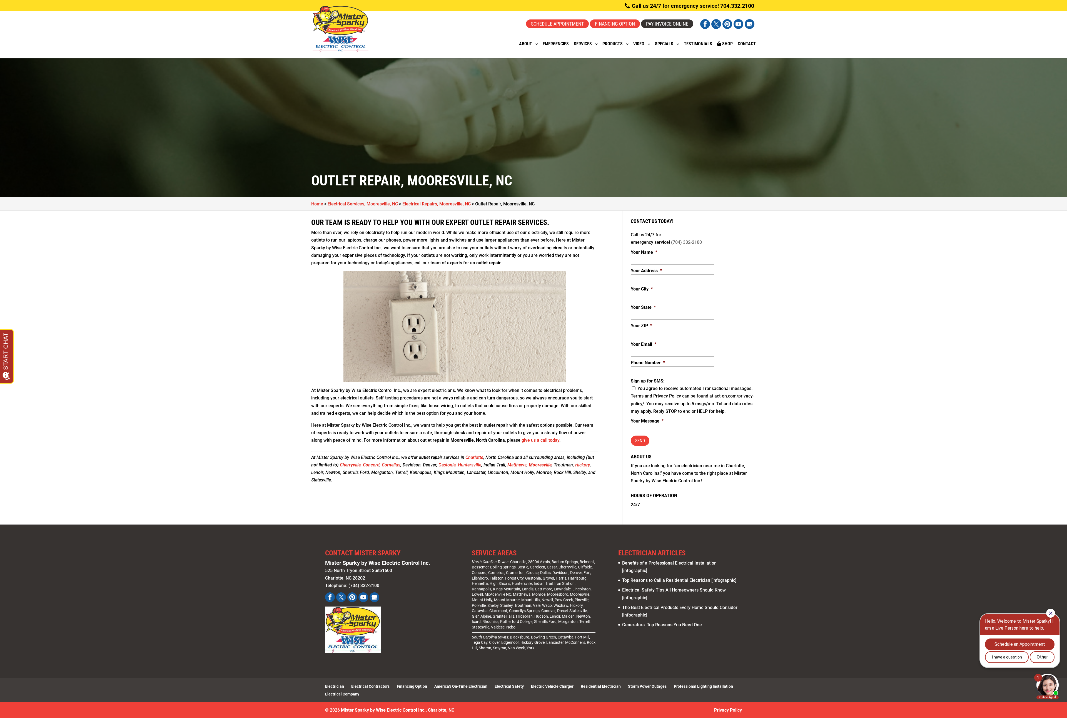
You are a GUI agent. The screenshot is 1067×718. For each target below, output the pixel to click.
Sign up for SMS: (648, 381)
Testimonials (698, 44)
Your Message (647, 421)
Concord (371, 465)
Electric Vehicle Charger (552, 686)
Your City (642, 289)
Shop (727, 43)
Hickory (582, 465)
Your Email (643, 344)
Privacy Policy (728, 710)
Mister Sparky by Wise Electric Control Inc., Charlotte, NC (397, 710)
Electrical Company (342, 694)
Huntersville (469, 465)
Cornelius (391, 465)
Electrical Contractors (370, 686)
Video (638, 44)
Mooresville (540, 465)
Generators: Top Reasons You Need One (662, 624)
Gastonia (447, 465)
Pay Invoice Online (667, 24)
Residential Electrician (601, 686)
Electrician (334, 686)
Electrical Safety (509, 686)
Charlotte (474, 457)
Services (583, 44)
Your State (643, 307)
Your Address (646, 270)
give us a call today (540, 440)
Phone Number (648, 362)
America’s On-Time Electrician (460, 686)
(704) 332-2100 (686, 242)
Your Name (644, 252)
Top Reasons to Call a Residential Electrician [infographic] (679, 580)
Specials (664, 44)
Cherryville (350, 465)
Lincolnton (581, 589)
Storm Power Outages (647, 686)
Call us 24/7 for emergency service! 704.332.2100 (692, 6)
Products (612, 44)
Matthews (517, 465)
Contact (747, 44)
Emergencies (556, 44)
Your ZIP (641, 325)
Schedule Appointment (557, 24)
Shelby (492, 605)
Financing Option (615, 24)
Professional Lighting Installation (703, 686)
